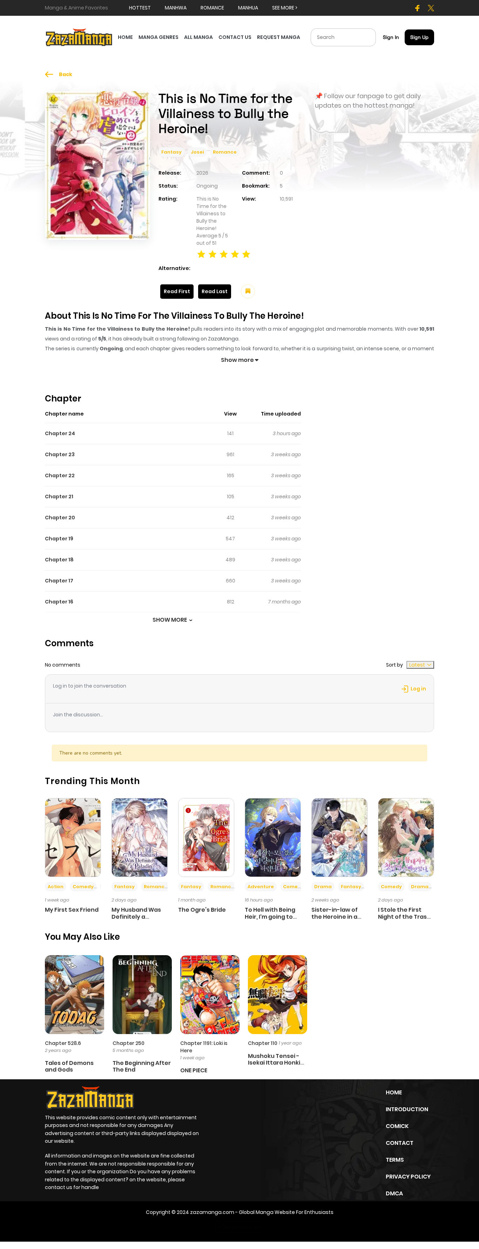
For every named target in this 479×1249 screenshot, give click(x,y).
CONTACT (399, 1143)
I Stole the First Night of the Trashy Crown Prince (406, 916)
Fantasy (171, 152)
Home (394, 1092)
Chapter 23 (60, 454)
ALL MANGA (198, 37)
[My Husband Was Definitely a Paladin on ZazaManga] (139, 837)
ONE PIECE (193, 1070)
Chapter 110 (262, 1043)
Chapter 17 (59, 580)
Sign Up (419, 37)
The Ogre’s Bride (202, 910)
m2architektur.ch (238, 1226)
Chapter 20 (60, 517)
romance (212, 7)
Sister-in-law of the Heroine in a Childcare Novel (334, 916)
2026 (202, 172)
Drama (323, 886)
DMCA (394, 1193)
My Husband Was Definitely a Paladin (136, 916)
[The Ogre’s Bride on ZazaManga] (206, 837)
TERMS (395, 1160)
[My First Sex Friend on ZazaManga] (73, 837)
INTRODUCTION (407, 1109)
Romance (225, 152)
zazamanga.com (212, 1212)
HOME (125, 37)
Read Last (215, 291)
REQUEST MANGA (278, 37)
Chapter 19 (59, 538)
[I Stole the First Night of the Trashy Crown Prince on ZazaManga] (406, 837)
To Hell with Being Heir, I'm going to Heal (270, 916)
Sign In (391, 37)
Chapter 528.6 (63, 1043)
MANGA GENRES (158, 37)
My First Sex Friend (72, 910)
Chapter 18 (59, 559)
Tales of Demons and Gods (69, 1066)
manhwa (176, 7)
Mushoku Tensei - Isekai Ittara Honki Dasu (274, 1062)
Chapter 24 (60, 433)
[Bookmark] (248, 291)
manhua (248, 7)
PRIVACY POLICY (408, 1177)
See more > (284, 7)
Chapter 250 (128, 1043)
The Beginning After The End (142, 1066)
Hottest (140, 7)
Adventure (261, 886)
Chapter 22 (60, 475)
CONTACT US (234, 37)
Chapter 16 (59, 601)
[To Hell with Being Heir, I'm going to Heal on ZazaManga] (273, 837)
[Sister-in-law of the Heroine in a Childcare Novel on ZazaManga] (339, 837)
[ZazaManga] (79, 36)
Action (55, 886)
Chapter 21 (59, 496)
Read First (177, 291)
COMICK (397, 1126)
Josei (197, 152)
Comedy (83, 886)
